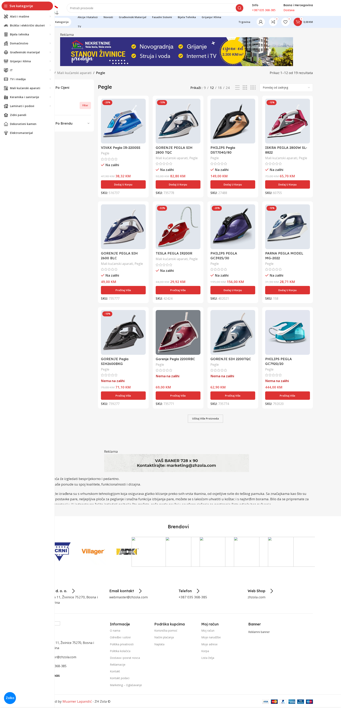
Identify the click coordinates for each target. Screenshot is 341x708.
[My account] (261, 22)
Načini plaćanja (164, 637)
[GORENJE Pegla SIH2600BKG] (123, 332)
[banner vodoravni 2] (176, 51)
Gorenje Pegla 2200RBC (175, 359)
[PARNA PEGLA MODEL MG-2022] (287, 226)
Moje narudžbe (211, 637)
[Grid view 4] (253, 88)
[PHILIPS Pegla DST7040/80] (232, 121)
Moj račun (207, 630)
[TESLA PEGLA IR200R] (178, 226)
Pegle (105, 153)
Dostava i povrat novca (125, 658)
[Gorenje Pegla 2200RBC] (178, 332)
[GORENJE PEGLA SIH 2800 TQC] (178, 121)
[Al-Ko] (196, 552)
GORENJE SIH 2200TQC (230, 359)
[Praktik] (161, 552)
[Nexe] (230, 552)
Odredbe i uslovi (120, 637)
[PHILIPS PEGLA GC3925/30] (232, 226)
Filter (85, 105)
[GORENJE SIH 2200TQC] (232, 332)
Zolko (10, 698)
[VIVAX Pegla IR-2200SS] (123, 121)
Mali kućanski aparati (74, 72)
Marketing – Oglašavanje (126, 685)
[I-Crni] (59, 552)
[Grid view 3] (245, 88)
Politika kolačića (120, 651)
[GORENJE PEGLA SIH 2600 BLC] (123, 226)
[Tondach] (264, 552)
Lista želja (207, 658)
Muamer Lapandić (77, 701)
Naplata (159, 644)
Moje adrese (209, 644)
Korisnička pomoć (165, 630)
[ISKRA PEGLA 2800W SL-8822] (287, 121)
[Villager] (93, 552)
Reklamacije (117, 664)
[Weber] (298, 552)
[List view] (237, 88)
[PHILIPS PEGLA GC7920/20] (287, 332)
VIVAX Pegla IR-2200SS (120, 147)
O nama (115, 630)
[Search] (239, 8)
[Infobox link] (58, 591)
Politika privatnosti (122, 644)
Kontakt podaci (119, 678)
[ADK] (127, 552)
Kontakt (115, 671)
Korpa (205, 651)
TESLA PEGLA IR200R (174, 253)
